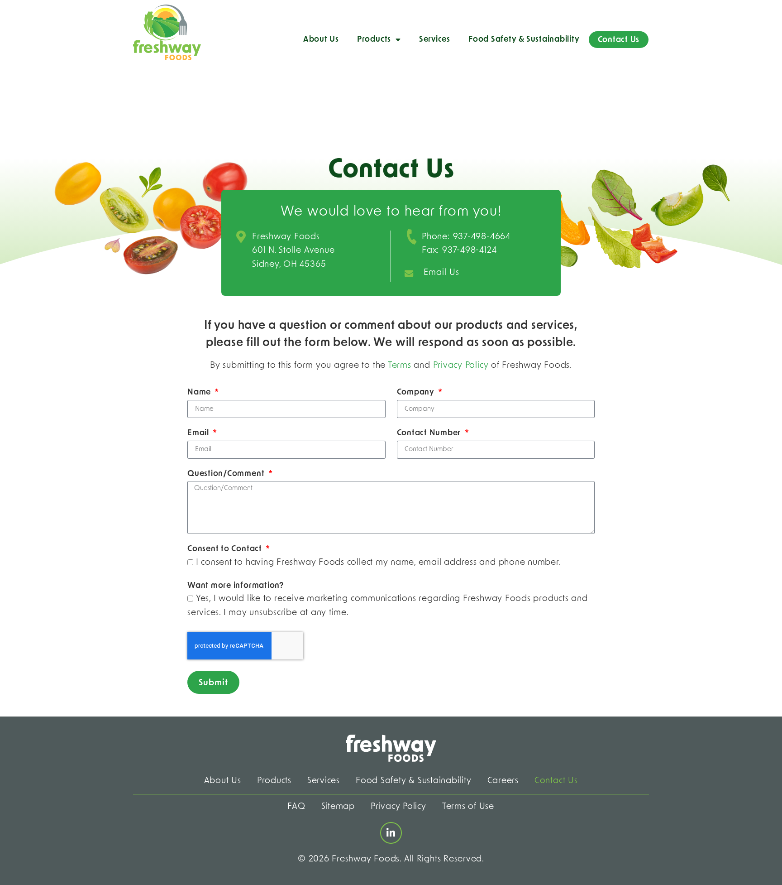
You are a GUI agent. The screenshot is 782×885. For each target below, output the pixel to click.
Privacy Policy (461, 365)
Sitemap (338, 807)
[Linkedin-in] (391, 833)
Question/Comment (227, 474)
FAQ (296, 807)
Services (434, 39)
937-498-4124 (469, 250)
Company (417, 392)
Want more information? (235, 586)
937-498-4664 (481, 237)
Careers (503, 781)
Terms (399, 365)
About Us (321, 39)
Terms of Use (468, 807)
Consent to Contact (225, 549)
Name (200, 392)
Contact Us (619, 40)
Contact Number (430, 433)
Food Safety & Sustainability (524, 39)
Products (374, 39)
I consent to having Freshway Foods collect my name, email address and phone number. (378, 562)
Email (199, 433)
